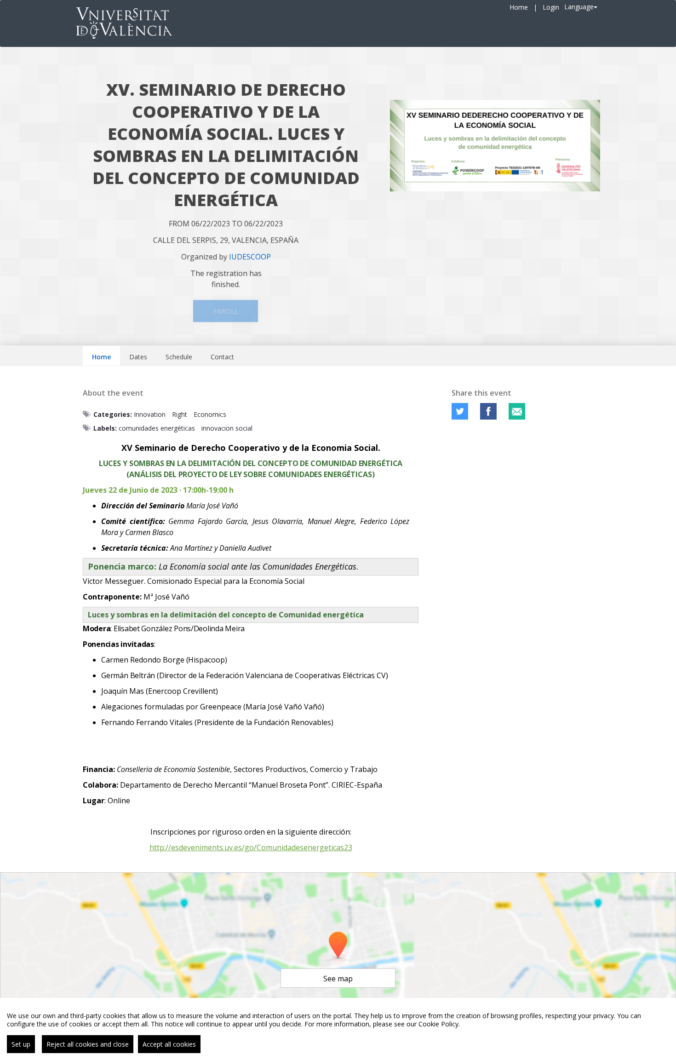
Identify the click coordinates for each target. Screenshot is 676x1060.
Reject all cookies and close (87, 1044)
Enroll (225, 311)
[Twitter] (460, 411)
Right (179, 414)
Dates (138, 356)
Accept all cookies (169, 1044)
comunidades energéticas (157, 428)
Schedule (179, 356)
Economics (210, 414)
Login (551, 7)
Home (519, 7)
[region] (338, 1029)
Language (579, 6)
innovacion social (226, 428)
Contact (222, 356)
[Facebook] (488, 411)
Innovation (150, 414)
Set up (20, 1044)
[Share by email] (517, 411)
